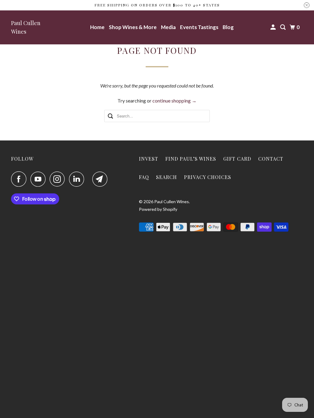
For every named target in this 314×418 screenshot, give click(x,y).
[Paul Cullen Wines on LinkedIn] (78, 179)
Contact (270, 158)
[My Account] (273, 27)
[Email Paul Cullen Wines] (101, 179)
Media (168, 27)
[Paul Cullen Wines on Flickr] (89, 179)
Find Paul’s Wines (190, 158)
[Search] (283, 27)
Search (166, 177)
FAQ (144, 177)
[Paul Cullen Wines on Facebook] (20, 179)
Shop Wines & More (133, 27)
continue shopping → (174, 100)
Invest (148, 158)
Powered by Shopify (158, 209)
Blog (228, 27)
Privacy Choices (207, 177)
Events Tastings (199, 27)
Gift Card (237, 158)
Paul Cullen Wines (25, 27)
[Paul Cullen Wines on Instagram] (59, 179)
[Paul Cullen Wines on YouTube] (39, 179)
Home (97, 27)
